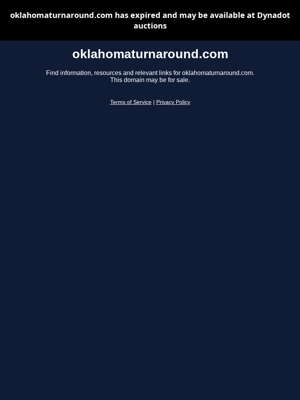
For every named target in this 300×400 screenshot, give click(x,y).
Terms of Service (131, 102)
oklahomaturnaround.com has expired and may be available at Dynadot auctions (150, 20)
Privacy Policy (173, 102)
